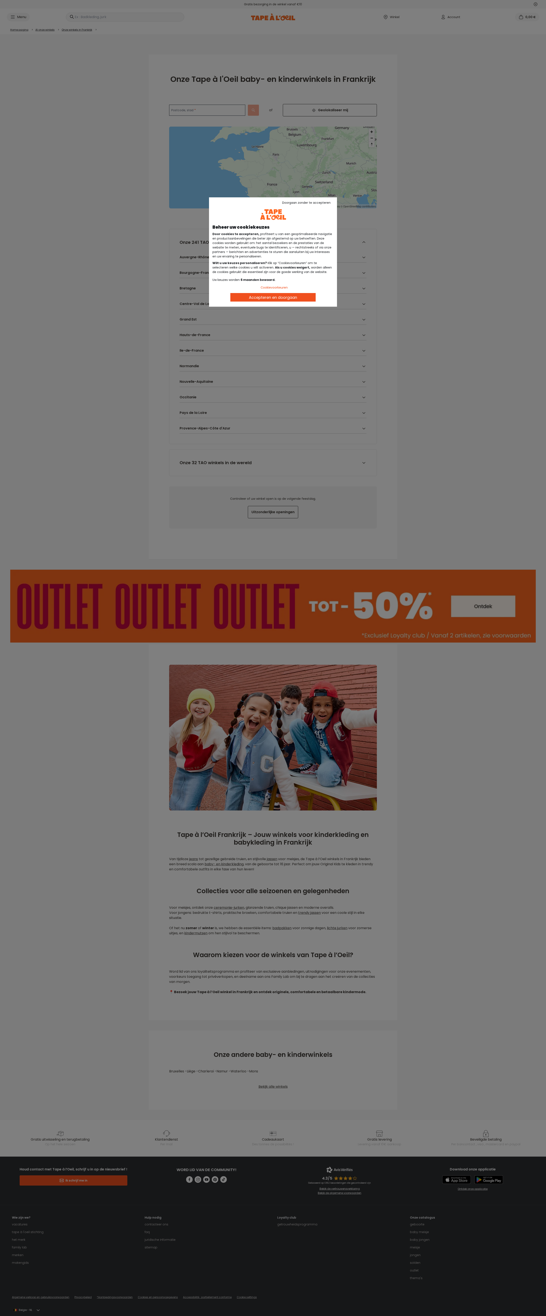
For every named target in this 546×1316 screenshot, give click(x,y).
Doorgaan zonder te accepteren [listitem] (306, 203)
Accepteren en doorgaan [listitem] (273, 297)
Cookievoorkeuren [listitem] (274, 287)
